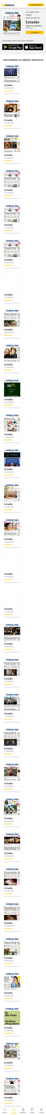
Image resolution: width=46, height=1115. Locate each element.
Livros (32, 1112)
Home (4, 1112)
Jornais (13, 1112)
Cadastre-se (36, 5)
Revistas (23, 1112)
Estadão (32, 22)
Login (41, 1112)
